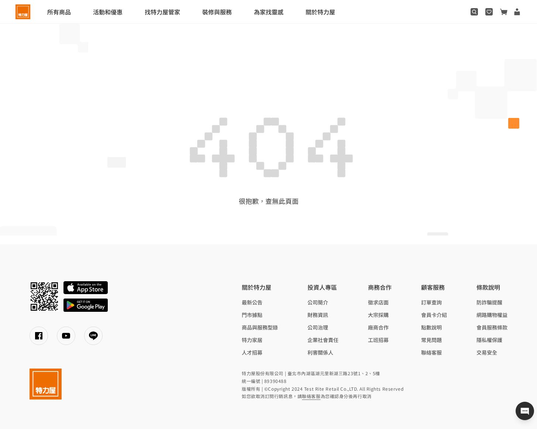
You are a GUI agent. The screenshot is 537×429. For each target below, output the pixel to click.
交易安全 (486, 352)
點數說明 (431, 327)
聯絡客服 (431, 352)
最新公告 (252, 302)
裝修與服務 (217, 11)
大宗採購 (378, 314)
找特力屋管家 (162, 11)
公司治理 (317, 327)
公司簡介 (317, 302)
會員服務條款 (491, 327)
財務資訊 (317, 314)
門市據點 (252, 314)
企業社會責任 (322, 339)
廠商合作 (378, 327)
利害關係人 (320, 352)
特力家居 (252, 339)
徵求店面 (378, 302)
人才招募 (252, 352)
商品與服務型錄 (260, 327)
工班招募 (378, 339)
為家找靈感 (268, 11)
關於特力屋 (320, 11)
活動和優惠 (108, 11)
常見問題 (431, 339)
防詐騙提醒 (489, 302)
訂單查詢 (431, 302)
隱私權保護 (489, 339)
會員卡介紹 (434, 314)
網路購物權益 (491, 314)
